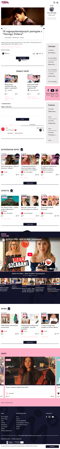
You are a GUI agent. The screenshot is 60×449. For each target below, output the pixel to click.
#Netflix (43, 177)
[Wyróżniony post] (21, 150)
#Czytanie (17, 47)
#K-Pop (33, 218)
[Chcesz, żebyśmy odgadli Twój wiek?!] (30, 371)
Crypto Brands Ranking (21, 424)
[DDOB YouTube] (53, 418)
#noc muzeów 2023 (5, 218)
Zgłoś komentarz (19, 133)
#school (29, 98)
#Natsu (43, 218)
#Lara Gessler (24, 177)
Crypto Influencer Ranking (22, 422)
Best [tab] (11, 124)
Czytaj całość (23, 58)
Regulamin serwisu (5, 438)
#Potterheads (11, 47)
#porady (34, 98)
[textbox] (22, 112)
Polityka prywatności (16, 438)
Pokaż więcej (30, 183)
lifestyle (8, 77)
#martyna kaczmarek (32, 336)
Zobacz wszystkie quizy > (7, 402)
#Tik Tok (7, 97)
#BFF (28, 97)
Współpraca (4, 424)
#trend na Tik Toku (9, 98)
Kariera (18, 418)
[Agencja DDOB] (54, 2)
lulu (7, 128)
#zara (2, 336)
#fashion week (44, 336)
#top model (24, 336)
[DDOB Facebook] (46, 418)
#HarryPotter (4, 47)
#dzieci (6, 100)
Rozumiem (52, 446)
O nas (17, 416)
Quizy (2, 420)
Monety (3, 428)
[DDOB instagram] (49, 418)
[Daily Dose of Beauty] (5, 2)
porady (30, 77)
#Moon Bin (23, 218)
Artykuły (3, 422)
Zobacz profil (52, 15)
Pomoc (17, 428)
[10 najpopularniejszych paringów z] (22, 16)
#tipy (38, 98)
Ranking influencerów (6, 430)
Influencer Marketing (21, 420)
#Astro (28, 218)
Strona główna (4, 416)
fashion (4, 315)
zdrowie (4, 156)
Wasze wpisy (4, 418)
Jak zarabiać (4, 426)
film (43, 156)
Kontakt (18, 426)
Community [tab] (32, 124)
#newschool (33, 97)
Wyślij (22, 119)
